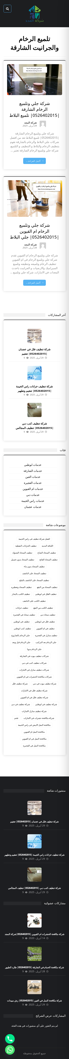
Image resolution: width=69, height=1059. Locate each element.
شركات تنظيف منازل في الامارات (34, 669)
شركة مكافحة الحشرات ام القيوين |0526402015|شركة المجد (34, 934)
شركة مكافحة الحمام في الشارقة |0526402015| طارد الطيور (34, 967)
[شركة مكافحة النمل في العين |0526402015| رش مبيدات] (34, 987)
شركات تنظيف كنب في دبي (34, 662)
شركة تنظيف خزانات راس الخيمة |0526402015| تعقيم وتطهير (34, 854)
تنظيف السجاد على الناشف (34, 573)
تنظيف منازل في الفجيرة (46, 635)
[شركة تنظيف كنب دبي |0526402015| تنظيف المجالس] (34, 410)
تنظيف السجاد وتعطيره (21, 587)
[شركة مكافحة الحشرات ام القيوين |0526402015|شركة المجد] (34, 920)
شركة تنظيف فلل (20, 683)
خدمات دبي (32, 495)
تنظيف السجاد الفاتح (48, 559)
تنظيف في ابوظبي (21, 621)
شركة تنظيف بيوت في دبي (44, 683)
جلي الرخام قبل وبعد (21, 642)
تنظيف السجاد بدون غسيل (22, 559)
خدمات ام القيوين (33, 489)
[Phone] (10, 1039)
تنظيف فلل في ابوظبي (45, 621)
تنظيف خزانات (22, 607)
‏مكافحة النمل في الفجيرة (34, 745)
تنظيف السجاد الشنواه (22, 552)
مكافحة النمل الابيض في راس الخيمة (34, 724)
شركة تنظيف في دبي (20, 704)
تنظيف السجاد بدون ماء (34, 566)
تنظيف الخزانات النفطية (25, 545)
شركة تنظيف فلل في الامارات (34, 690)
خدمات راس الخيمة (32, 501)
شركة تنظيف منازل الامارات (34, 711)
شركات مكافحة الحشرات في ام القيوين (34, 676)
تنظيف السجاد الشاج (47, 552)
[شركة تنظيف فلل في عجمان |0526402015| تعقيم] (34, 336)
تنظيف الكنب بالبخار (21, 593)
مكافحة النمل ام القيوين (34, 731)
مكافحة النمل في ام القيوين (34, 738)
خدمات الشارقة (33, 471)
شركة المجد (30, 123)
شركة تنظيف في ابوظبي (46, 704)
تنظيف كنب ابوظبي (22, 628)
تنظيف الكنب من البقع (43, 607)
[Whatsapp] (10, 1050)
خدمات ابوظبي (32, 465)
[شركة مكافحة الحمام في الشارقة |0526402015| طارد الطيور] (34, 954)
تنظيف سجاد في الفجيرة (24, 614)
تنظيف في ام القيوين (45, 628)
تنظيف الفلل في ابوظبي (45, 593)
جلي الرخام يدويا (34, 649)
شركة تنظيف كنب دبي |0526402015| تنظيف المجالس (34, 888)
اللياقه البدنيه (47, 545)
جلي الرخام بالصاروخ (20, 635)
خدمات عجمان (32, 507)
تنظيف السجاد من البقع (47, 587)
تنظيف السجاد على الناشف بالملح (34, 580)
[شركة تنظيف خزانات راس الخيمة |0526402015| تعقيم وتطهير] (34, 373)
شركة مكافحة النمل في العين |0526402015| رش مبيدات (34, 1000)
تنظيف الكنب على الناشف (34, 600)
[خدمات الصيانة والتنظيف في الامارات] (34, 13)
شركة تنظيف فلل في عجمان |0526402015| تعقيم (34, 821)
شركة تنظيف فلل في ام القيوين (34, 697)
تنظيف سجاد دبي (47, 614)
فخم (16, 718)
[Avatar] (42, 123)
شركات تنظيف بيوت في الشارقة (34, 656)
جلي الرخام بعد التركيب (46, 642)
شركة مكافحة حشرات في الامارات (39, 718)
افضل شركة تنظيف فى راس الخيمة (34, 538)
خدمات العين (32, 477)
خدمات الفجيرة (33, 483)
